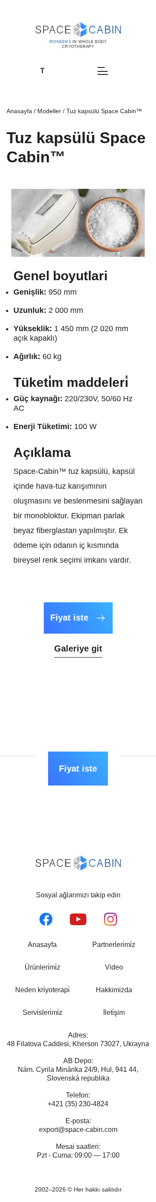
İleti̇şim (114, 1012)
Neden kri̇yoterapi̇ (42, 990)
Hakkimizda (114, 990)
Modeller (49, 110)
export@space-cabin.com (78, 1129)
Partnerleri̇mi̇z (113, 944)
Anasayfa (19, 110)
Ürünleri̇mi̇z (42, 967)
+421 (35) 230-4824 (78, 1104)
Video (114, 967)
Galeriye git (78, 648)
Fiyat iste (70, 617)
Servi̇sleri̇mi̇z (42, 1012)
